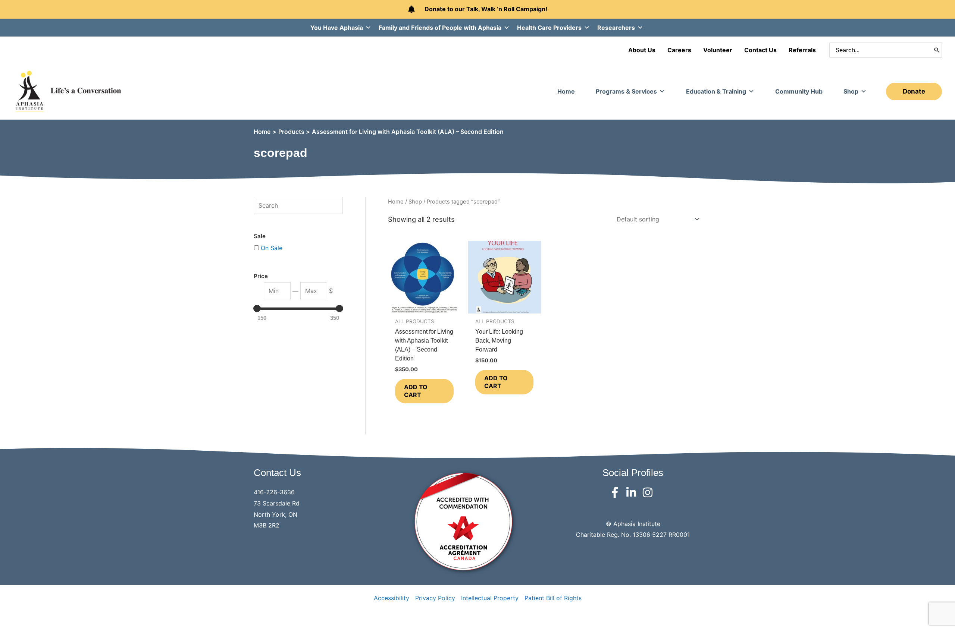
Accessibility (391, 598)
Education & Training (716, 91)
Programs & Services (626, 91)
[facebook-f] (616, 492)
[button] (914, 91)
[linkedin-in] (633, 492)
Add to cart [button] (416, 391)
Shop (850, 91)
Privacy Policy (435, 598)
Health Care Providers (549, 27)
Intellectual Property (490, 598)
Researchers (616, 27)
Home (566, 91)
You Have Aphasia (336, 27)
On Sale (271, 248)
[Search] (937, 50)
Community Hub (799, 91)
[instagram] (649, 492)
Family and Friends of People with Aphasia (440, 27)
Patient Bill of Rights (553, 598)
